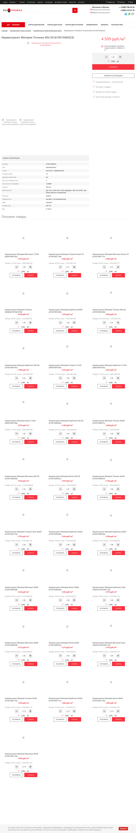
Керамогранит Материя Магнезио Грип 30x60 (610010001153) (109, 644)
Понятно (123, 829)
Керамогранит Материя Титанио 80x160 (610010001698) (109, 310)
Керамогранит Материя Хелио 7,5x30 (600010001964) (20, 422)
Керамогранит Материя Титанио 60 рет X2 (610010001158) (66, 255)
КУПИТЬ (31, 275)
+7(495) (127, 7)
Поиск (74, 10)
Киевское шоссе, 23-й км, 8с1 (101, 9)
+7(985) (127, 10)
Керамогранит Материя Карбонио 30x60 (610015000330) (65, 533)
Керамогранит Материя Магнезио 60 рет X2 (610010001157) (111, 255)
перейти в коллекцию (113, 76)
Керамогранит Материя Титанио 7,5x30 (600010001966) (65, 366)
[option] (45, 78)
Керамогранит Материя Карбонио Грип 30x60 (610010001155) (109, 588)
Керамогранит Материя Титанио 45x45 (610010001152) (21, 699)
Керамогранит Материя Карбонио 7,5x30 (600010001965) (110, 366)
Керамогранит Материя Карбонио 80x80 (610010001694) (65, 310)
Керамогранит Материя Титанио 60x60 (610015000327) (109, 477)
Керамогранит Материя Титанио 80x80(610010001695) (18, 310)
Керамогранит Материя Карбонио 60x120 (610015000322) (66, 422)
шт (118, 61)
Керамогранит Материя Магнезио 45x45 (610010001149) (21, 755)
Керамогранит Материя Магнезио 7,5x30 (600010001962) (22, 255)
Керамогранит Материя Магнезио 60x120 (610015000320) (22, 477)
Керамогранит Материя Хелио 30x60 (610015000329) (64, 588)
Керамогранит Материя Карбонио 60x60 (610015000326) (109, 533)
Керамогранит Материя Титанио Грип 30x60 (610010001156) (23, 533)
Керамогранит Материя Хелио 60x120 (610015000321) (64, 477)
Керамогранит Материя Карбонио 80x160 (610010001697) (22, 366)
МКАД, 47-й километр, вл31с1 (101, 12)
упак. (113, 61)
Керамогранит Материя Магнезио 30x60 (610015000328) (21, 588)
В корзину (113, 67)
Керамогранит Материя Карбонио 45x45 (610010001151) (65, 699)
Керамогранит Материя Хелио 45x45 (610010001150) (108, 699)
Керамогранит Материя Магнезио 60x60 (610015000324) (21, 644)
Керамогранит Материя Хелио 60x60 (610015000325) (64, 644)
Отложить (16, 275)
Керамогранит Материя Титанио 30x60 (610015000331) (109, 422)
